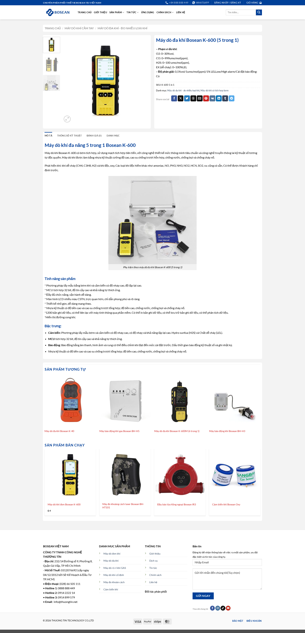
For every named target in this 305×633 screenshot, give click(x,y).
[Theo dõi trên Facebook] (212, 608)
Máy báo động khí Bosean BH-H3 (227, 431)
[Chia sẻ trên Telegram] (232, 98)
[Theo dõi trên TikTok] (222, 608)
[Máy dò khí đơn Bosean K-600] (70, 474)
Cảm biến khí (110, 589)
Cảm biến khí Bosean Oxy (226, 504)
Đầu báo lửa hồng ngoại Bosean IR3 (176, 504)
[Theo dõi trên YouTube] (228, 608)
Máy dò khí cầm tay (79, 28)
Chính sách (164, 12)
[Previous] (68, 80)
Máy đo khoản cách (114, 582)
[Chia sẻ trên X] (181, 98)
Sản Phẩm (115, 12)
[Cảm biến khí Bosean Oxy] (235, 474)
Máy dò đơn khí (111, 553)
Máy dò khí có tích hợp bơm (215, 90)
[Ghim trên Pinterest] (206, 98)
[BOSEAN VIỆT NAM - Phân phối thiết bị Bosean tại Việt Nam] (57, 12)
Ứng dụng (147, 12)
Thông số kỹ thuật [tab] (69, 135)
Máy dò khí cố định (113, 574)
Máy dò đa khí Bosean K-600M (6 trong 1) (176, 431)
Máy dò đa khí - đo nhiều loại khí (122, 28)
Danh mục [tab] (113, 135)
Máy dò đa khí (111, 560)
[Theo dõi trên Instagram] (217, 608)
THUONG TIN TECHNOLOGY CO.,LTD (73, 620)
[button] (254, 2)
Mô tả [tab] (48, 135)
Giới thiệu (100, 12)
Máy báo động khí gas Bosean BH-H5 (119, 431)
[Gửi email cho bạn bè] (200, 98)
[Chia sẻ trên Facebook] (174, 98)
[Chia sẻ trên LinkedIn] (219, 98)
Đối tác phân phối (156, 591)
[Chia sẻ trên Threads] (193, 98)
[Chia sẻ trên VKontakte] (212, 98)
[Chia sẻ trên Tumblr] (225, 98)
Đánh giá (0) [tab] (94, 135)
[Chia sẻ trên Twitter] (187, 98)
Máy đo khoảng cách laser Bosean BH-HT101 (123, 506)
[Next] (143, 80)
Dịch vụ (153, 560)
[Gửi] (259, 13)
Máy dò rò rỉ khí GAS (114, 567)
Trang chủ (84, 12)
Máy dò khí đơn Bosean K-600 (64, 504)
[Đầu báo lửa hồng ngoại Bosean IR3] (180, 474)
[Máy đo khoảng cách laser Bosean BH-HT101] (125, 474)
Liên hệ (180, 12)
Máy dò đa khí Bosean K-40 (59, 431)
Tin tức (131, 12)
